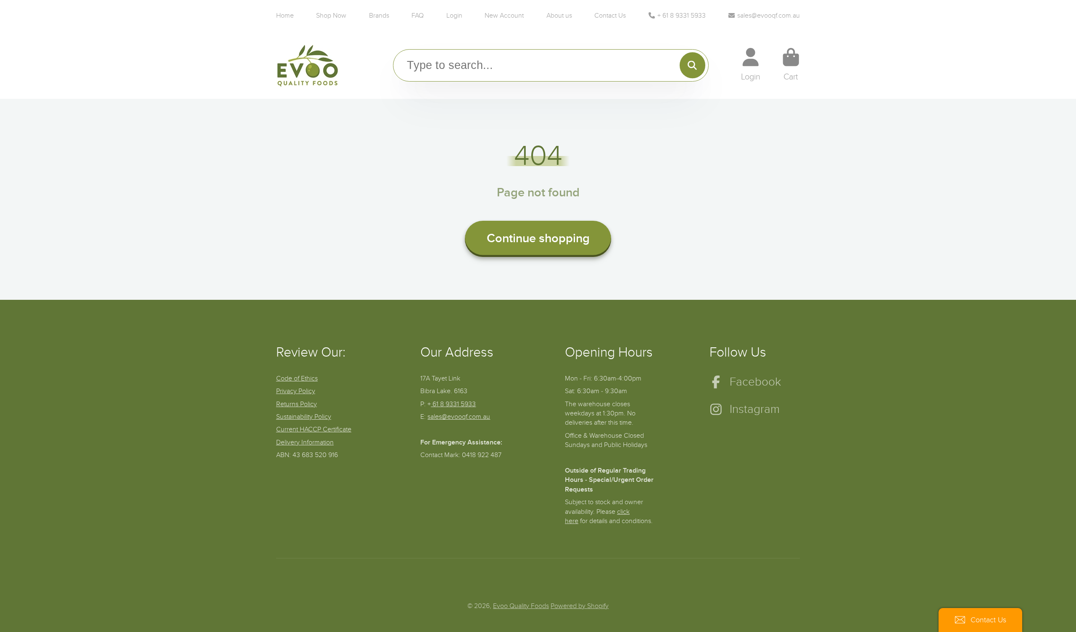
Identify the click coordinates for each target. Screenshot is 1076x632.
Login (454, 15)
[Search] (692, 65)
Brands (379, 15)
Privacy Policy (295, 391)
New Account (504, 15)
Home (285, 15)
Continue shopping (538, 239)
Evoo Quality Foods (521, 606)
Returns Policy (296, 404)
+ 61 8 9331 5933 (681, 15)
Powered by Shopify (580, 606)
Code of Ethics (297, 378)
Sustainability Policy (303, 417)
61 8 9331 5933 (453, 404)
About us (559, 15)
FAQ (417, 15)
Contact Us (610, 15)
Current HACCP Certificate (313, 429)
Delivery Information (305, 442)
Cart (791, 64)
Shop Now (331, 15)
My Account (750, 64)
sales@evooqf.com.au (768, 15)
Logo (307, 65)
